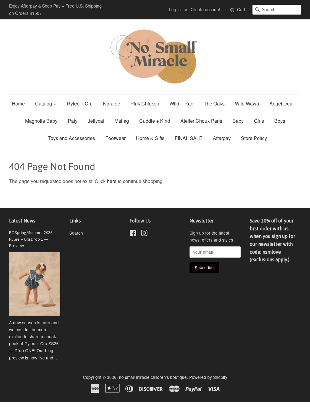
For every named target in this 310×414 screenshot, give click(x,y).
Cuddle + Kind (154, 120)
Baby (238, 120)
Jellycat (96, 120)
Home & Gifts (150, 138)
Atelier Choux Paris (201, 120)
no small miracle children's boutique (153, 377)
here (112, 181)
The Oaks (214, 103)
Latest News (22, 220)
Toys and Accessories (71, 138)
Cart (241, 9)
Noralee (111, 103)
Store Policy (254, 138)
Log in (175, 9)
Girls (259, 120)
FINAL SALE (189, 138)
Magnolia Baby (41, 120)
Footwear (115, 138)
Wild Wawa (247, 103)
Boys (279, 120)
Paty (73, 120)
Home (18, 103)
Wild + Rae (181, 103)
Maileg (121, 120)
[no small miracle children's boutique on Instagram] (144, 234)
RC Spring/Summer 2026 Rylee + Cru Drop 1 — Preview (30, 239)
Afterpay (222, 138)
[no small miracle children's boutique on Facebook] (133, 234)
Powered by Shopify (208, 377)
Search (76, 233)
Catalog (44, 103)
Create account (205, 9)
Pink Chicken (144, 103)
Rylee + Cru (80, 103)
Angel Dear (281, 103)
